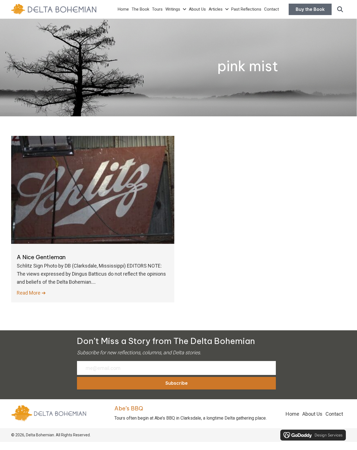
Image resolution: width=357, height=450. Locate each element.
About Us (312, 414)
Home (292, 414)
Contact (334, 414)
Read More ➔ (31, 293)
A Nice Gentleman (41, 257)
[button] (340, 10)
